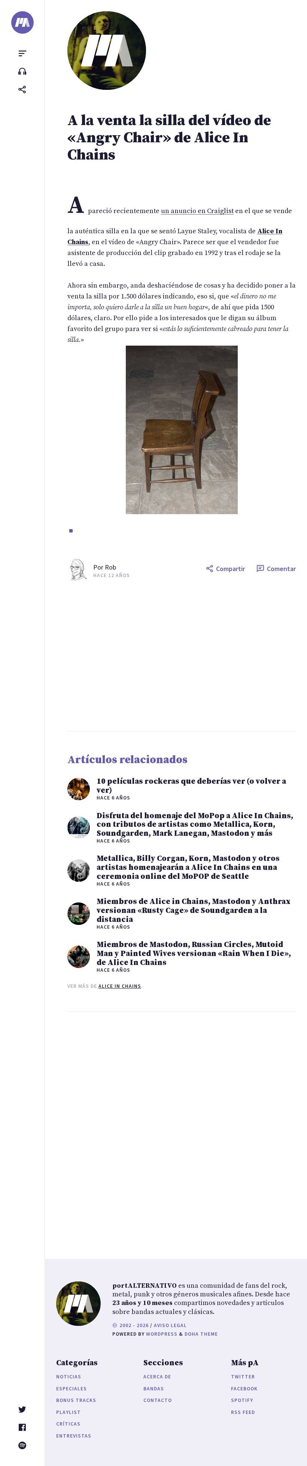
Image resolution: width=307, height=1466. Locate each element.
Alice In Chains (119, 986)
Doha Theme (201, 1334)
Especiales (71, 1388)
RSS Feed (243, 1412)
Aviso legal (170, 1325)
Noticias (68, 1377)
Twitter (243, 1377)
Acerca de (157, 1377)
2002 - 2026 (133, 1325)
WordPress (161, 1334)
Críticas (68, 1424)
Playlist (68, 1412)
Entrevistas (73, 1436)
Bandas (153, 1388)
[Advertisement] (181, 656)
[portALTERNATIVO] (22, 22)
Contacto (157, 1400)
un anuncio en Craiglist (197, 211)
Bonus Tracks (76, 1400)
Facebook (244, 1388)
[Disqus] (181, 1127)
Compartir (230, 568)
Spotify (242, 1400)
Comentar (281, 568)
